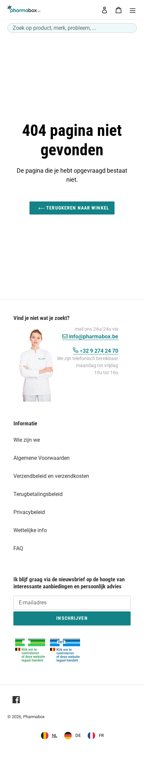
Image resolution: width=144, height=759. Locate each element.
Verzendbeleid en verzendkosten (51, 476)
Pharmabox (34, 716)
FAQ (18, 548)
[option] (72, 736)
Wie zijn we (26, 440)
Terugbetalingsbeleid (38, 494)
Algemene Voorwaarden (41, 458)
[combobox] (72, 28)
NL (54, 735)
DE (78, 735)
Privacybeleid (29, 512)
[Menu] (133, 9)
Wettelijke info (30, 530)
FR (101, 735)
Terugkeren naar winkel (77, 207)
